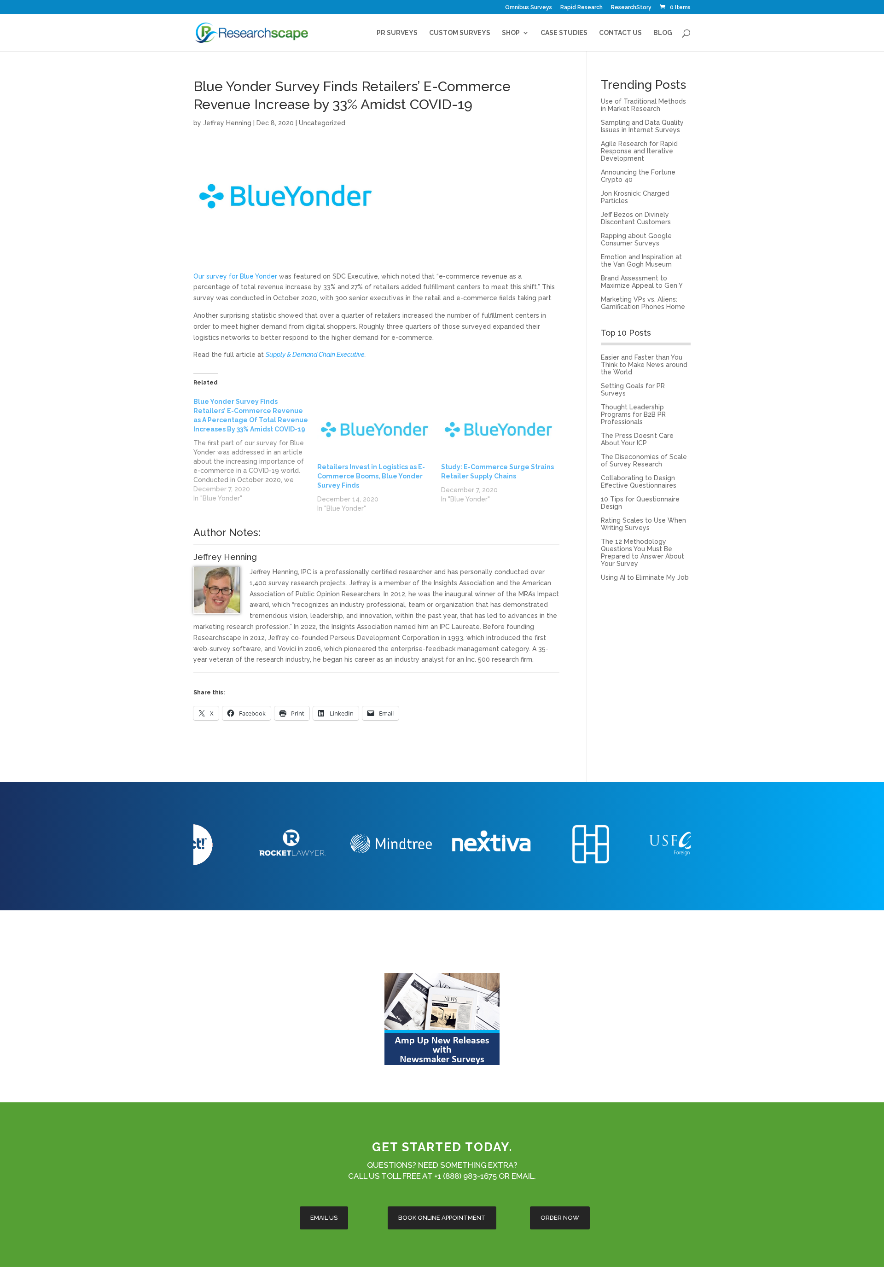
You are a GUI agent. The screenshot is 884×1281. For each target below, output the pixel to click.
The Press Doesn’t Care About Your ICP (637, 439)
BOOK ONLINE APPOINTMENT (442, 1217)
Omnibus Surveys (528, 8)
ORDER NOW (560, 1217)
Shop (511, 32)
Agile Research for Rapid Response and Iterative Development (639, 151)
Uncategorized (322, 123)
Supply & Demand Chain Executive (315, 354)
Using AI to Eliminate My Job (645, 577)
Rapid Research (581, 8)
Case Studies (564, 32)
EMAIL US (323, 1217)
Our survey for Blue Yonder (235, 276)
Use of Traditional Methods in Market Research (643, 105)
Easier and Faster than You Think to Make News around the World (644, 365)
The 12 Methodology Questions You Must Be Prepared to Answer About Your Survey (642, 552)
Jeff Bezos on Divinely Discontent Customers (636, 218)
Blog (662, 32)
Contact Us (620, 32)
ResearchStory (631, 8)
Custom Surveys (459, 32)
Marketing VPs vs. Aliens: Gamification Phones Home (643, 303)
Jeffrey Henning (227, 123)
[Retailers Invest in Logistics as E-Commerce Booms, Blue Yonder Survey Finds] (374, 429)
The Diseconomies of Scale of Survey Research (644, 460)
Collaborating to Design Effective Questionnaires (638, 481)
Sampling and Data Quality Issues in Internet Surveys (642, 126)
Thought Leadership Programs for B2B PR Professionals (633, 414)
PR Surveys (397, 32)
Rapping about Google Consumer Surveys (636, 239)
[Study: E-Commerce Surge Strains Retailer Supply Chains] (498, 429)
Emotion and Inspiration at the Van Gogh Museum (641, 260)
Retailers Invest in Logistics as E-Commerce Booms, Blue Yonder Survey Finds (371, 476)
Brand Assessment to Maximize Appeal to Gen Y (642, 281)
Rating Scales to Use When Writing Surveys (643, 524)
